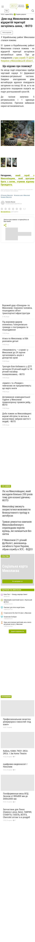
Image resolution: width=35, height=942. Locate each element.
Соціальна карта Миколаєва (15, 568)
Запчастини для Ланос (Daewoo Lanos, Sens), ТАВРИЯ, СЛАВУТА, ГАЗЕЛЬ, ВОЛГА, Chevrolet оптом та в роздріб (17, 813)
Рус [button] (7, 11)
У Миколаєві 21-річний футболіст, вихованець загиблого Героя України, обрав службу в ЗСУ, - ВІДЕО (17, 545)
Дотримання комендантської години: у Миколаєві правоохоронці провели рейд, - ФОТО (17, 401)
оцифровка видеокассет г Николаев (15, 765)
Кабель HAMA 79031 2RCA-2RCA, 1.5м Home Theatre (15, 752)
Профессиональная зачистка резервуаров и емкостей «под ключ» (17, 722)
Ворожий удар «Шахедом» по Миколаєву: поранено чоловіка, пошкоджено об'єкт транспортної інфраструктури (17, 309)
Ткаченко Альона (10, 202)
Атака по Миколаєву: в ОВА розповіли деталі (15, 340)
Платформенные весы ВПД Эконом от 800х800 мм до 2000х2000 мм (15, 796)
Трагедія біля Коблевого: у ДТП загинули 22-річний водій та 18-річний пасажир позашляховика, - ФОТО (17, 370)
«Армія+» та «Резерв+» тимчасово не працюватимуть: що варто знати (16, 386)
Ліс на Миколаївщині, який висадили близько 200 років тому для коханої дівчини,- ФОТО (17, 496)
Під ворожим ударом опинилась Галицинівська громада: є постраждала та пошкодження (15, 326)
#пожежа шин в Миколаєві (22, 195)
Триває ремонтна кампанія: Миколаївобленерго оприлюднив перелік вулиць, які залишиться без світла (17, 528)
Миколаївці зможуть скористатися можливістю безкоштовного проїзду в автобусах (16, 511)
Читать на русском (6, 32)
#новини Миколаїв (6, 197)
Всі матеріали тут (17, 581)
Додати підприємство (17, 631)
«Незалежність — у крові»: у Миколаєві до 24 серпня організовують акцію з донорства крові (15, 353)
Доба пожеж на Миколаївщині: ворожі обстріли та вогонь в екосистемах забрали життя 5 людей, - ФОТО (17, 417)
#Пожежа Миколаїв (7, 195)
